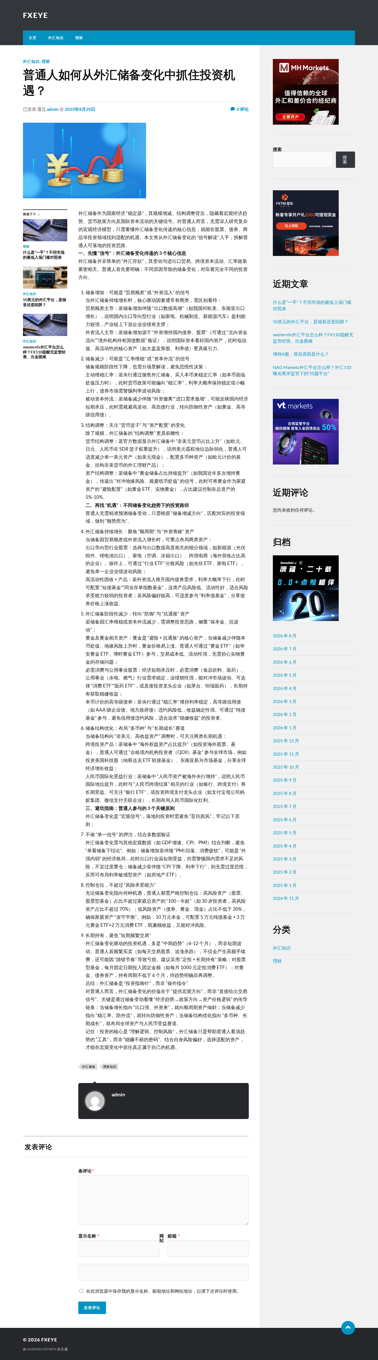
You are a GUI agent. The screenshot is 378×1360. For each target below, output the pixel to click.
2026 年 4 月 (285, 688)
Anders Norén (41, 1349)
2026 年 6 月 (285, 661)
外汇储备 (88, 1066)
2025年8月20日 (80, 109)
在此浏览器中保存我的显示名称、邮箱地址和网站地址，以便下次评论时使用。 (163, 1291)
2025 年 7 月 (285, 806)
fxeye (35, 15)
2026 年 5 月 (285, 675)
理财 (79, 37)
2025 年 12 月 (286, 740)
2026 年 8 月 (285, 635)
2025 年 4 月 (285, 845)
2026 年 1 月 (285, 727)
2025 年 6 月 (285, 819)
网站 (161, 1238)
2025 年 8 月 (285, 793)
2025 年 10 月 (286, 766)
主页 (33, 37)
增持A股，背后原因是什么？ (301, 353)
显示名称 (88, 1236)
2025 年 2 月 (285, 871)
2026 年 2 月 (285, 714)
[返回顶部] (348, 1328)
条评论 (86, 1171)
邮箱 (174, 1236)
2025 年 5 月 (285, 832)
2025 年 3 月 (285, 858)
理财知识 (109, 1066)
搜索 (277, 149)
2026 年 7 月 (285, 648)
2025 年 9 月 (285, 779)
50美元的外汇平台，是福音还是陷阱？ (311, 321)
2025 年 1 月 (285, 885)
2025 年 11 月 (286, 753)
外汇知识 (56, 37)
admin (53, 109)
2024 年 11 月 (286, 898)
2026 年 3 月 (285, 701)
